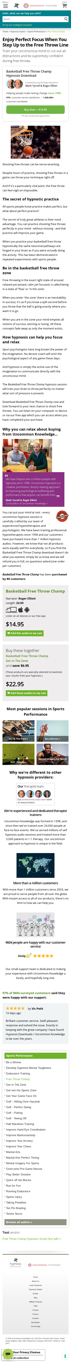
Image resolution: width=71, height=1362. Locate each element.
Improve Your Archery (19, 1140)
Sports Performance (19, 1055)
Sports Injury (14, 1197)
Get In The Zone (17, 661)
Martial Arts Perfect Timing (22, 1157)
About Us (35, 1281)
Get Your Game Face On (21, 1096)
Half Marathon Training (20, 1124)
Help (35, 1306)
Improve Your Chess (18, 1146)
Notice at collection (16, 1358)
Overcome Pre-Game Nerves (24, 1168)
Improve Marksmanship (20, 1135)
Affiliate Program (35, 1302)
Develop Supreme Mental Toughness (28, 1068)
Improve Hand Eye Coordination (25, 1129)
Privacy (36, 1314)
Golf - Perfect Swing (18, 1107)
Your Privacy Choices (26, 1352)
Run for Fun (13, 1185)
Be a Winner (13, 1062)
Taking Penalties (16, 1202)
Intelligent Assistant (22, 24)
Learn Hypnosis (35, 1285)
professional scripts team (34, 799)
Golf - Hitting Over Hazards (23, 1101)
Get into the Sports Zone (21, 1090)
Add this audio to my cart (26, 633)
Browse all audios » (19, 1222)
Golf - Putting (14, 1112)
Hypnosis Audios (35, 1289)
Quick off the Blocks (18, 1180)
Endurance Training (18, 1073)
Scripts (35, 1294)
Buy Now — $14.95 (35, 109)
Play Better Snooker (18, 1174)
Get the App (35, 1326)
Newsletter (35, 1322)
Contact (35, 1310)
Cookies (35, 1318)
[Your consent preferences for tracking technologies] (65, 1356)
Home (35, 1277)
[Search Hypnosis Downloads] (66, 19)
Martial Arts (13, 1152)
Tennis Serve (14, 1213)
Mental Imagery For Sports (22, 1163)
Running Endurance (18, 1191)
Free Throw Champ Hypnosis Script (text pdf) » (31, 1238)
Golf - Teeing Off (16, 1118)
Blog (35, 1298)
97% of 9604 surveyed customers (26, 993)
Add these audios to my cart (28, 693)
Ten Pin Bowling (16, 1208)
